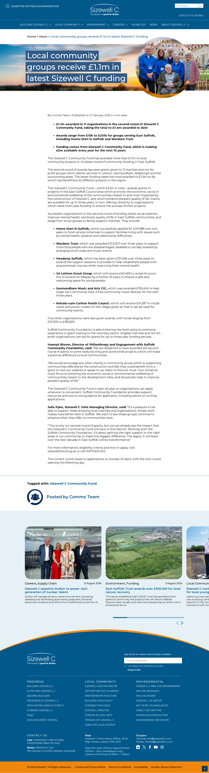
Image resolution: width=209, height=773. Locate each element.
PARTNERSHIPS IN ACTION (100, 696)
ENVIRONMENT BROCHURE (152, 720)
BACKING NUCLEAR (38, 696)
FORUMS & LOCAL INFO (98, 715)
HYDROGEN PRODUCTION (152, 715)
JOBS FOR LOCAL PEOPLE (100, 725)
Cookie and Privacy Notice (90, 767)
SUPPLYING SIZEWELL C (41, 691)
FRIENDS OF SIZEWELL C (99, 720)
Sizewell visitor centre (101, 686)
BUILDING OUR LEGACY (99, 700)
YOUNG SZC (138, 24)
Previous (177, 623)
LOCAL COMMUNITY (67, 24)
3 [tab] (148, 617)
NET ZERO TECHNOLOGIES (152, 705)
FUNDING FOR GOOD (97, 705)
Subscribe (134, 670)
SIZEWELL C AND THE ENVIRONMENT (158, 686)
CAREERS (119, 24)
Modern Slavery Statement (166, 767)
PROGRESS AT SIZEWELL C (43, 700)
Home (31, 36)
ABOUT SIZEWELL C (174, 24)
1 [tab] (120, 617)
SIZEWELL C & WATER (149, 700)
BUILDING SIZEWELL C (34, 24)
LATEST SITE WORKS (191, 15)
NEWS (154, 24)
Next (181, 623)
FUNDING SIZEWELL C (40, 710)
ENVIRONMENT (96, 24)
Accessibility (141, 767)
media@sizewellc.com (159, 741)
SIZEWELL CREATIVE (97, 710)
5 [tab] (177, 617)
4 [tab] (163, 617)
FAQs (30, 715)
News (43, 36)
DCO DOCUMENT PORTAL (42, 720)
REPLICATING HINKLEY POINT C (45, 705)
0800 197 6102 (51, 743)
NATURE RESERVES (147, 691)
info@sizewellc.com (159, 738)
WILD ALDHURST (146, 696)
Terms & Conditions (119, 767)
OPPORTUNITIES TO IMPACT (102, 691)
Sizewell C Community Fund (73, 483)
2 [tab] (134, 617)
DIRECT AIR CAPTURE (149, 710)
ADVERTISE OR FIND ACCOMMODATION (35, 6)
